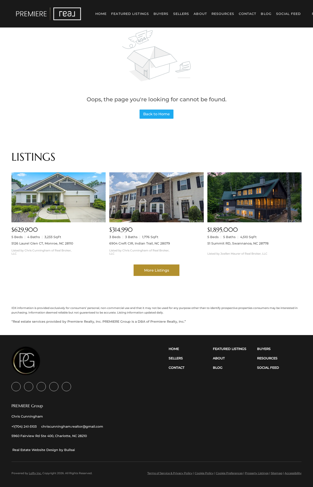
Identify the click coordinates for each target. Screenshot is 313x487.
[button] (49, 14)
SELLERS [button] (181, 14)
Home (101, 14)
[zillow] (41, 386)
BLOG (266, 14)
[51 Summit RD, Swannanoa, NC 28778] (254, 197)
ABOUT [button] (200, 14)
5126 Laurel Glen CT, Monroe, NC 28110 (42, 243)
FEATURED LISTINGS (130, 14)
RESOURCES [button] (222, 14)
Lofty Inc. (35, 473)
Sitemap (276, 473)
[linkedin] (28, 386)
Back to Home (156, 114)
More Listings (156, 270)
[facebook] (16, 386)
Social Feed (288, 14)
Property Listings (257, 473)
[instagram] (53, 386)
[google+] (66, 386)
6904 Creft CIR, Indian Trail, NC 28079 (139, 243)
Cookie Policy (204, 473)
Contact (247, 14)
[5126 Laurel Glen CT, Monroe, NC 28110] (58, 197)
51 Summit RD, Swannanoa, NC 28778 (238, 243)
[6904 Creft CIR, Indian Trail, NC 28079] (156, 197)
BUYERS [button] (161, 14)
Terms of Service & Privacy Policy (169, 473)
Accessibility (293, 473)
